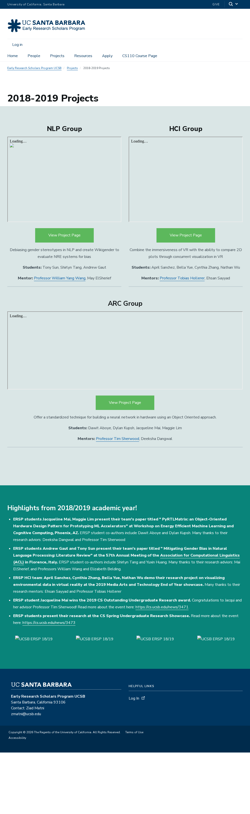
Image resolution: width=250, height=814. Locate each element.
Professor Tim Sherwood (117, 438)
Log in (17, 44)
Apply (107, 56)
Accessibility (17, 738)
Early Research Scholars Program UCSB (34, 68)
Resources (83, 56)
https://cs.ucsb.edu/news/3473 (48, 622)
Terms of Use (134, 732)
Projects (57, 56)
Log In (134, 698)
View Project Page (64, 235)
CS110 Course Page (139, 56)
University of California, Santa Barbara (36, 4)
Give (216, 4)
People (34, 56)
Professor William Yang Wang (59, 278)
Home (12, 56)
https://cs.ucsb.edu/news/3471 (161, 607)
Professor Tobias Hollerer (182, 278)
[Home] (49, 32)
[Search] (234, 4)
